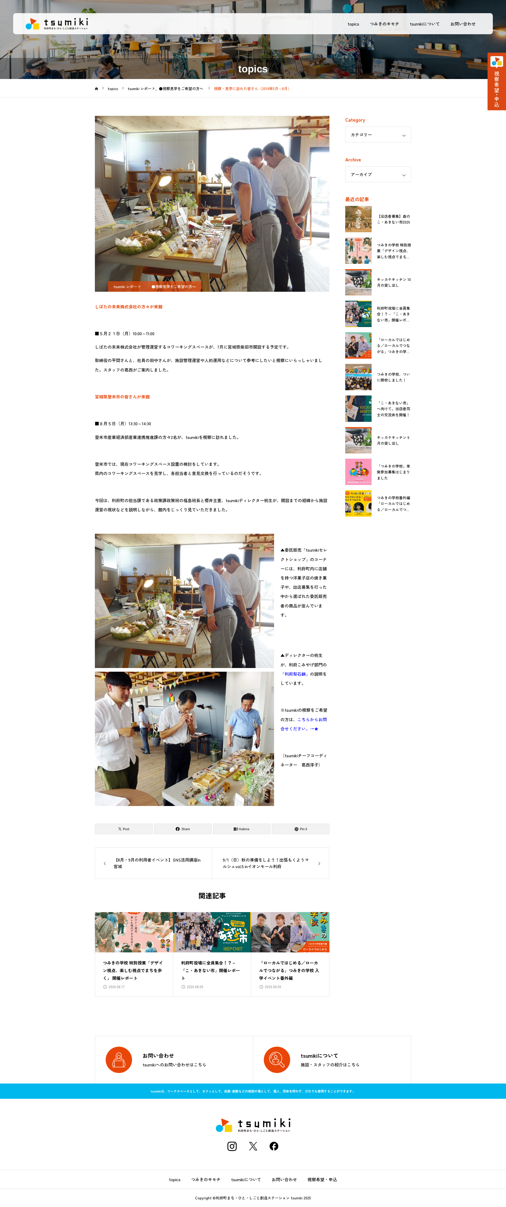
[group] (134, 954)
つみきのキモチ (384, 24)
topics (353, 24)
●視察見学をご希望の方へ (174, 286)
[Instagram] (232, 1146)
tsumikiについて (425, 24)
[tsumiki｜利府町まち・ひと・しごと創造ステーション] (57, 23)
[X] (253, 1146)
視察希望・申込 (322, 1179)
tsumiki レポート (127, 286)
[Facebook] (274, 1146)
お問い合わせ (463, 24)
